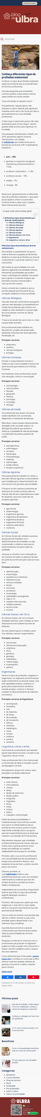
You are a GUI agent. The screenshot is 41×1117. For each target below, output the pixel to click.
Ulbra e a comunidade (15, 1094)
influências (9, 142)
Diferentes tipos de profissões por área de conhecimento (20, 219)
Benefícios (10, 1075)
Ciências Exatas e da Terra (19, 235)
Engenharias (14, 237)
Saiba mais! (7, 971)
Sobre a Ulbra (12, 1091)
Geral (8, 1083)
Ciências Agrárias (16, 230)
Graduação (10, 1086)
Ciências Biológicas (16, 222)
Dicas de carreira (13, 1080)
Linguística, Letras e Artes (19, 240)
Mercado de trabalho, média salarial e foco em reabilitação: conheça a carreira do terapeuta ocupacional (25, 1006)
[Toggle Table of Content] (34, 215)
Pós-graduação (12, 1088)
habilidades (11, 874)
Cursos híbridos (13, 1077)
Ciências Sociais (15, 232)
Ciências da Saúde (16, 227)
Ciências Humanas (16, 225)
